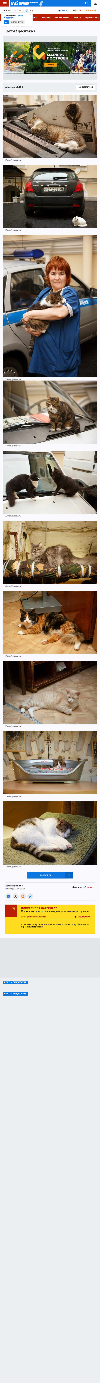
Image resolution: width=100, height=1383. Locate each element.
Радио (65, 10)
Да (6, 22)
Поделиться (87, 87)
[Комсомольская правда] (24, 3)
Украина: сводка (62, 18)
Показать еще (46, 875)
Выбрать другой (17, 22)
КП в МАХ (77, 18)
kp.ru (90, 887)
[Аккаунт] (95, 3)
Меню (4, 3)
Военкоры (46, 18)
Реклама (77, 10)
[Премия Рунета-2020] (40, 3)
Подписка (91, 10)
